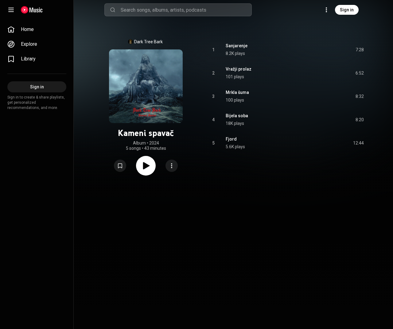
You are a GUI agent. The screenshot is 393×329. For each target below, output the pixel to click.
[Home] (32, 10)
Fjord (231, 139)
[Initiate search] (113, 10)
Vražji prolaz (238, 69)
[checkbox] (359, 49)
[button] (120, 166)
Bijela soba (237, 115)
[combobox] (186, 10)
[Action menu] (171, 166)
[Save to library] (120, 165)
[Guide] (11, 10)
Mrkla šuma (237, 92)
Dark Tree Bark (148, 41)
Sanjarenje (236, 45)
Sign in (347, 9)
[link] (36, 29)
